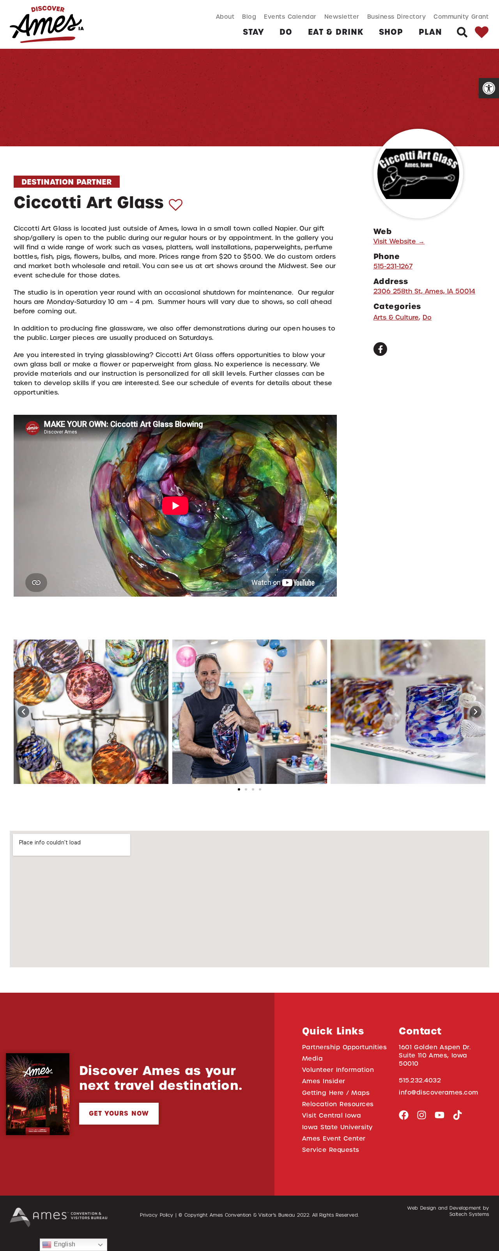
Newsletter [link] (341, 16)
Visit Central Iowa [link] (331, 1115)
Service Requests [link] (330, 1150)
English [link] (63, 1244)
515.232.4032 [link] (420, 1080)
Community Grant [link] (461, 16)
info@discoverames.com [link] (438, 1092)
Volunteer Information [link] (338, 1070)
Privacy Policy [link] (156, 1215)
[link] (489, 88)
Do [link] (427, 317)
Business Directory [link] (396, 16)
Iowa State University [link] (337, 1127)
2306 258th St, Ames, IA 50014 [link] (424, 291)
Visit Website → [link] (399, 241)
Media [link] (312, 1058)
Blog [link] (249, 16)
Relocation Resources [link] (338, 1104)
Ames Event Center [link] (334, 1138)
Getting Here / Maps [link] (336, 1093)
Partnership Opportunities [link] (344, 1047)
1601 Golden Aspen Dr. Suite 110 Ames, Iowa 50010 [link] (435, 1055)
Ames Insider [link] (323, 1081)
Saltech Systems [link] (469, 1214)
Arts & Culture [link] (396, 317)
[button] (23, 712)
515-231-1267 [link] (392, 266)
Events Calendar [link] (290, 16)
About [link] (225, 16)
